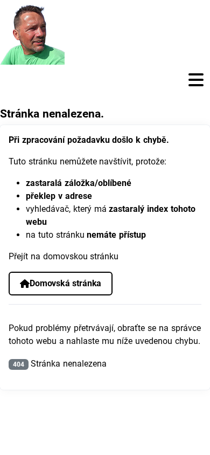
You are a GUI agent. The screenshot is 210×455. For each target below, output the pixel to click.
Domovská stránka (65, 283)
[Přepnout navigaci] (105, 80)
